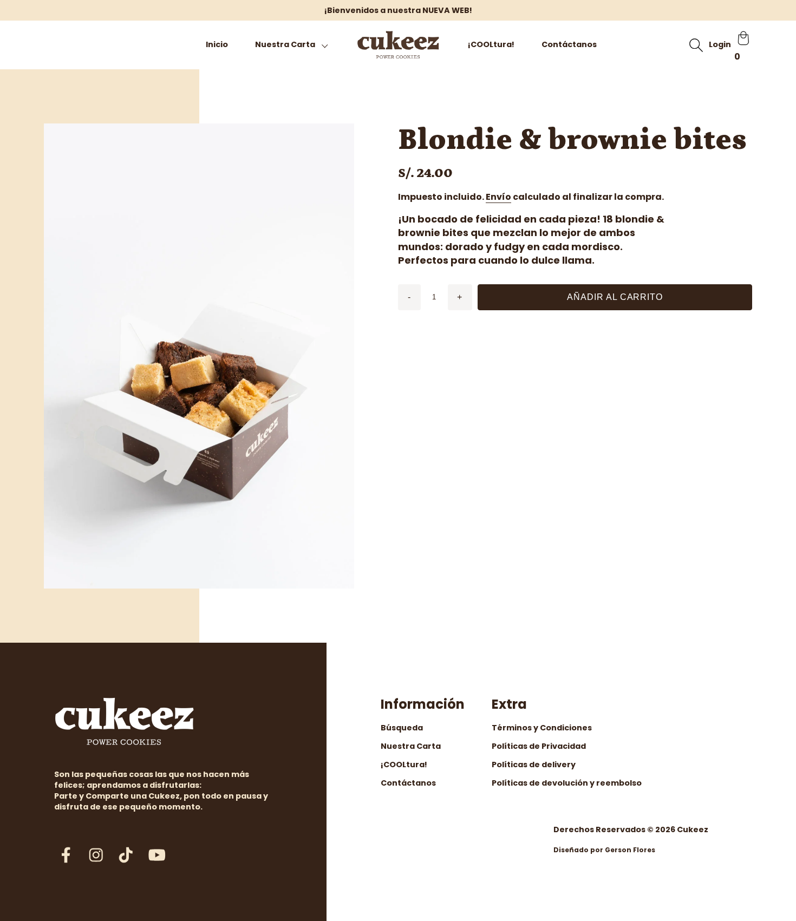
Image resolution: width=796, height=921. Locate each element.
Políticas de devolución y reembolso (567, 783)
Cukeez (692, 829)
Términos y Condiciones (542, 727)
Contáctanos (569, 44)
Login (720, 44)
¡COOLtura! (491, 44)
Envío (498, 197)
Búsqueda (402, 727)
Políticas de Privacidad (539, 746)
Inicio (217, 44)
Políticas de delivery (534, 764)
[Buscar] (696, 45)
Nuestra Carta (411, 746)
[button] (291, 44)
